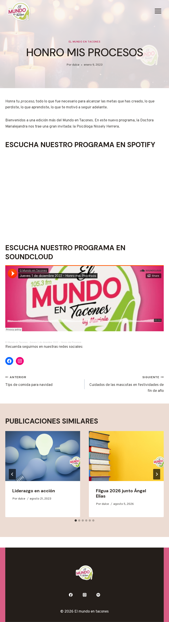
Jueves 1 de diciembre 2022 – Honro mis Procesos (55, 342)
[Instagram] (84, 594)
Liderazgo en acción (33, 491)
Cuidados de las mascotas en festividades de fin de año (126, 385)
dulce (75, 65)
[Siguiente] (156, 474)
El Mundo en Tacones (84, 42)
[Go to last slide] (12, 474)
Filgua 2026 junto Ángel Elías (121, 493)
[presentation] (42, 456)
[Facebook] (70, 594)
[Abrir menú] (158, 11)
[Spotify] (98, 594)
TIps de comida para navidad (29, 382)
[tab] (76, 520)
